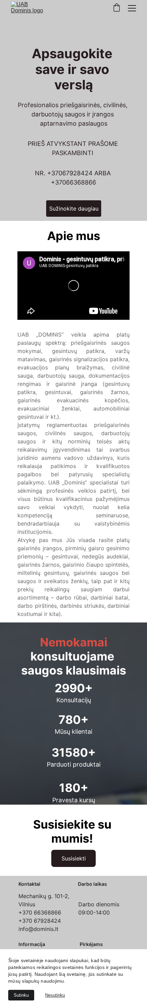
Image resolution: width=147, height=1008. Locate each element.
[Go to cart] (116, 8)
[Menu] (132, 8)
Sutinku (21, 995)
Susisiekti (74, 858)
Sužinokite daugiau (73, 208)
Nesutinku (55, 995)
